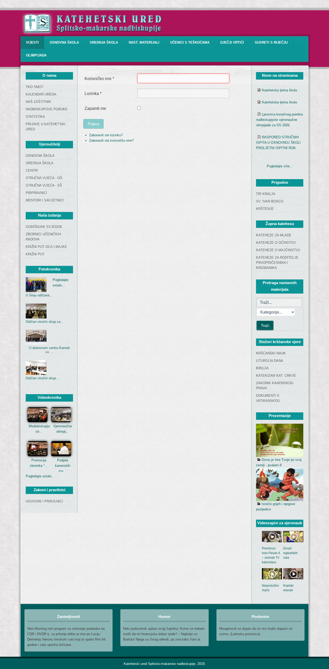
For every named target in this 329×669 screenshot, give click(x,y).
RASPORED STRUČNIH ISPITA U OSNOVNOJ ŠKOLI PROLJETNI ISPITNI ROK (278, 142)
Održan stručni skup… (42, 378)
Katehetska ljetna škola (279, 90)
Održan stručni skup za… (45, 322)
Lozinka (93, 93)
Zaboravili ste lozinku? (106, 135)
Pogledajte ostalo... (40, 476)
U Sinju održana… (39, 295)
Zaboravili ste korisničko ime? (111, 140)
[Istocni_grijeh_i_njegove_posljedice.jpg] (279, 484)
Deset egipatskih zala (290, 553)
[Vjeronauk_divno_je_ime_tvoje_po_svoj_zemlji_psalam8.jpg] (279, 440)
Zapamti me (95, 108)
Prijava (93, 124)
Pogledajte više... (280, 166)
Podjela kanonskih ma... (62, 465)
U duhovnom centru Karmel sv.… (49, 350)
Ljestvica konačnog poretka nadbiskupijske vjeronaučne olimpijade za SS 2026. (279, 119)
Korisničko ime (99, 78)
